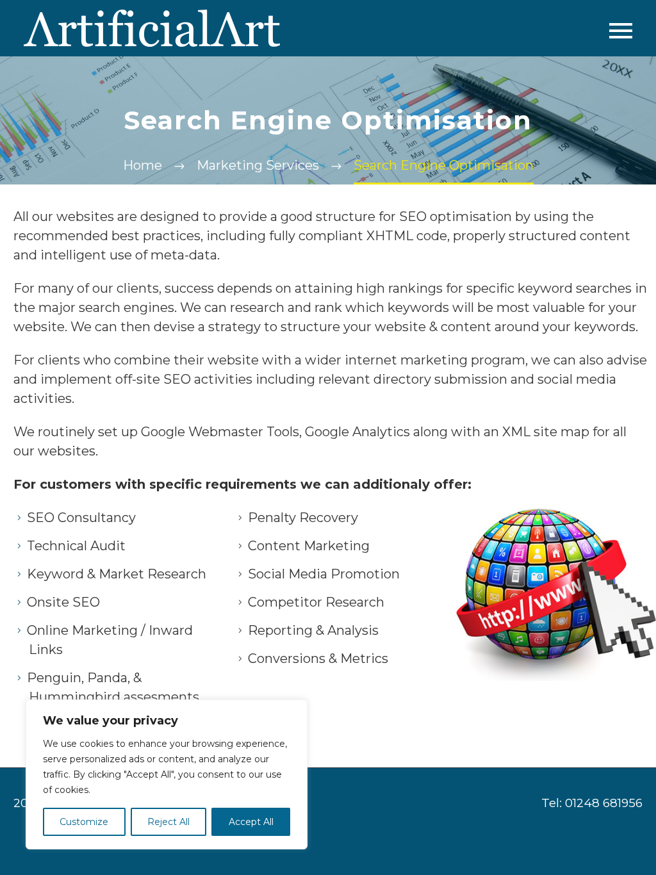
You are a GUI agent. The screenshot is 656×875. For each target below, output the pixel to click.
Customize (84, 822)
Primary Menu (620, 30)
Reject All (168, 822)
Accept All (251, 822)
